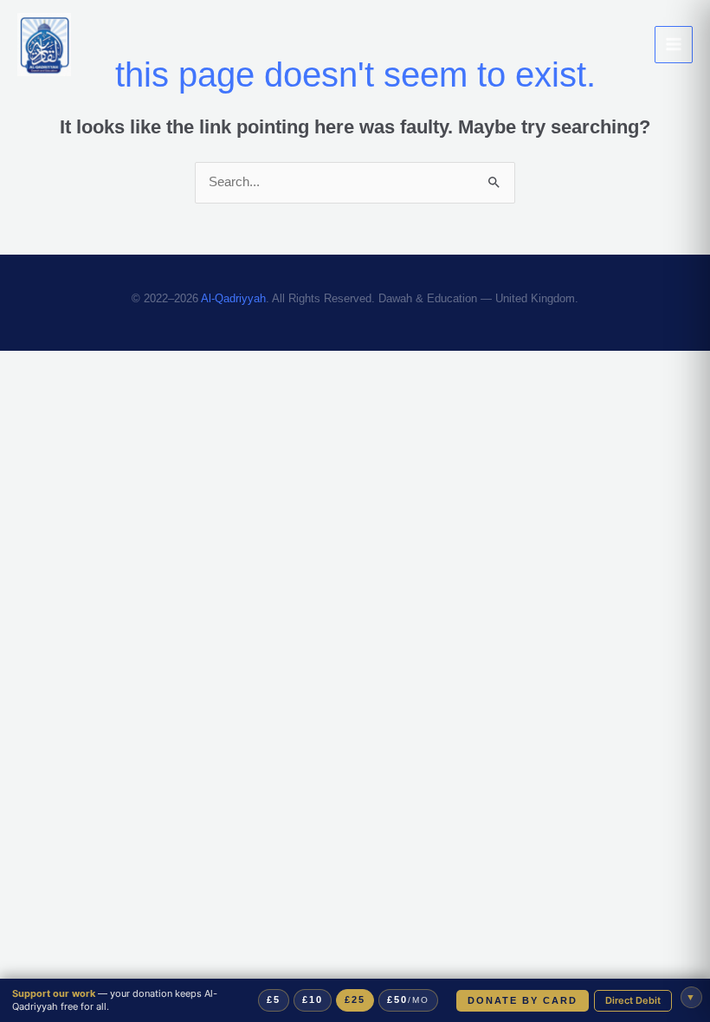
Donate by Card (521, 1000)
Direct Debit (633, 1000)
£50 (411, 999)
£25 (356, 999)
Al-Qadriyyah (233, 298)
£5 (274, 999)
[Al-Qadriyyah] (44, 45)
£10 (313, 999)
